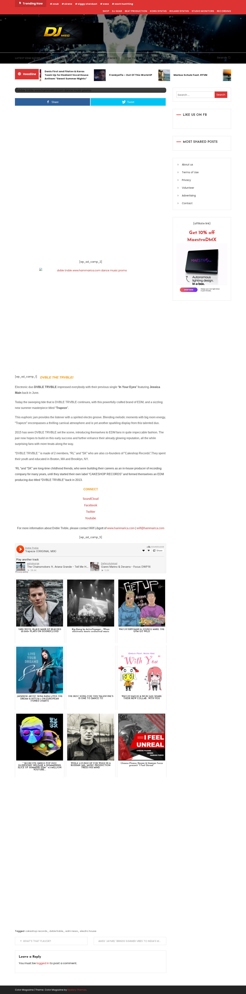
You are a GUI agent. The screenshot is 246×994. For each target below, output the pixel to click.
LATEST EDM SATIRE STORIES (33, 58)
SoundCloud (91, 499)
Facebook (90, 505)
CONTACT (187, 58)
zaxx (106, 4)
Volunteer (188, 188)
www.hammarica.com (121, 528)
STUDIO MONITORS (203, 11)
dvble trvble (56, 931)
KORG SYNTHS (158, 11)
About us (187, 164)
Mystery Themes (76, 989)
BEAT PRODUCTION (136, 11)
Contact (187, 203)
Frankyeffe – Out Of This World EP (120, 75)
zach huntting (124, 4)
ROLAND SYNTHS (179, 11)
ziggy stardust (87, 4)
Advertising (189, 195)
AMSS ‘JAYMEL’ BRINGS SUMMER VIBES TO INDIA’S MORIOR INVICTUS (132, 941)
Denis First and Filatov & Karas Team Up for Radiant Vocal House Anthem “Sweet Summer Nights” (56, 75)
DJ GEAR (117, 11)
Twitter (90, 512)
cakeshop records (36, 931)
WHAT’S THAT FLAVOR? (37, 941)
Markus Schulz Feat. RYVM (180, 75)
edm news (71, 931)
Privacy (186, 180)
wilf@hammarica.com (150, 528)
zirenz (68, 4)
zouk (56, 4)
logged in (43, 963)
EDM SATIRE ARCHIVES (74, 58)
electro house (88, 931)
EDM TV (130, 58)
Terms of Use (190, 172)
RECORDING (224, 11)
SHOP (106, 11)
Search (222, 57)
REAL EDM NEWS (107, 58)
